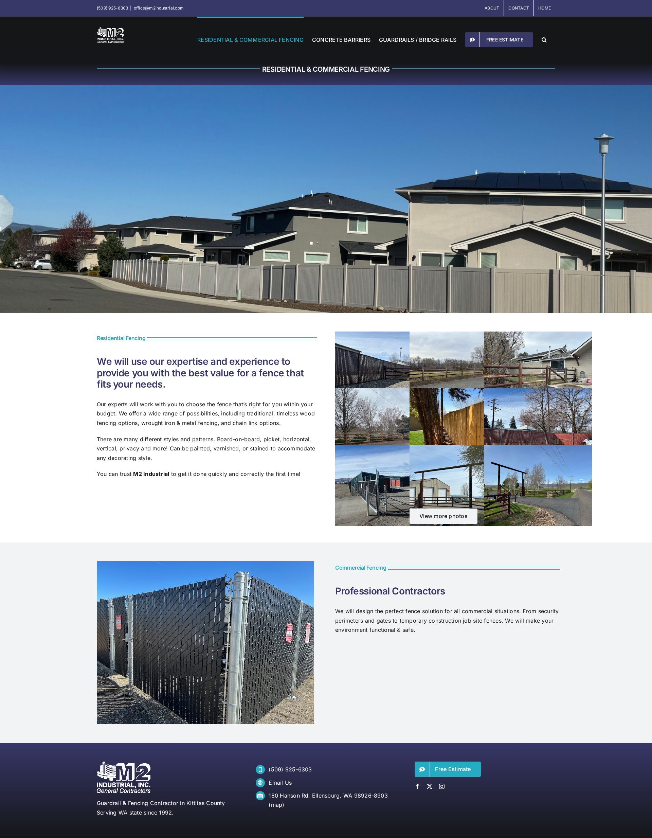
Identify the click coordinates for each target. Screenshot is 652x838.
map (277, 804)
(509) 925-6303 (290, 769)
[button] (544, 39)
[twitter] (429, 786)
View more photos (443, 516)
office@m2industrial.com (159, 8)
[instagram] (442, 786)
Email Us (280, 782)
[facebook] (417, 786)
